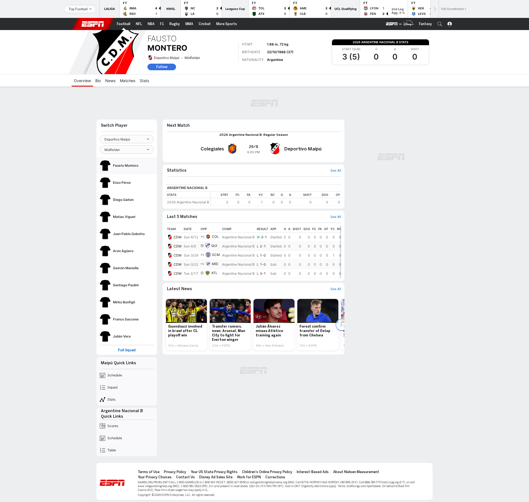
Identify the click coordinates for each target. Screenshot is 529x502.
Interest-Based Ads (313, 472)
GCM (216, 255)
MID (215, 264)
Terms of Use (149, 472)
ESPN (93, 24)
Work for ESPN (249, 477)
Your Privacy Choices (155, 477)
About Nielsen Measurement (356, 472)
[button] (440, 24)
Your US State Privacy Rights (214, 472)
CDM (178, 237)
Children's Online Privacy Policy (267, 472)
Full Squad (127, 350)
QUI (214, 246)
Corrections (275, 477)
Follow (162, 67)
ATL (214, 273)
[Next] (434, 9)
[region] (275, 198)
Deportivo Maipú (166, 58)
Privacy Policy (175, 472)
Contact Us (185, 477)
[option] (186, 325)
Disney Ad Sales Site (216, 477)
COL (215, 236)
